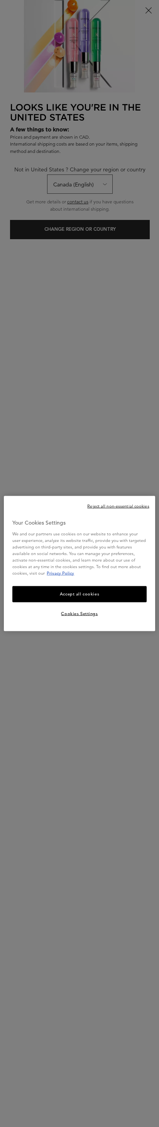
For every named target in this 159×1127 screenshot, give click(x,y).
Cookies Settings (79, 613)
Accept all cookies (79, 594)
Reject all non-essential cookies (118, 506)
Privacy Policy (60, 573)
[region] (79, 563)
